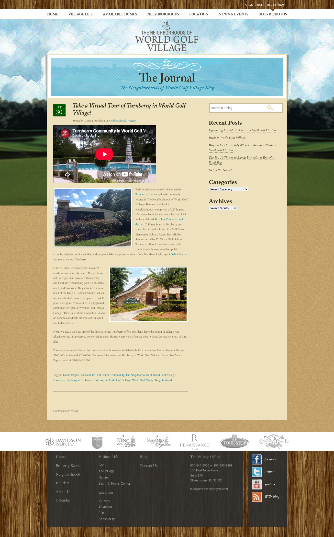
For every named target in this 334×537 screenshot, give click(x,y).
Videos (132, 120)
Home (52, 15)
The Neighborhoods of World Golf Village (150, 375)
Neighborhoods (163, 15)
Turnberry (141, 194)
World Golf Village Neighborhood (152, 380)
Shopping (105, 506)
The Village (106, 471)
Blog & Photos (272, 15)
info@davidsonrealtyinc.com (209, 489)
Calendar (63, 500)
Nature (103, 477)
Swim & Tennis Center (114, 483)
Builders (264, 5)
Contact (280, 5)
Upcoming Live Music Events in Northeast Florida (242, 130)
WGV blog (272, 496)
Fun (101, 513)
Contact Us (149, 465)
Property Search (68, 465)
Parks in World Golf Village (227, 137)
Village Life (80, 15)
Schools (104, 500)
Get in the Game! (220, 170)
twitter (269, 471)
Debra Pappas (179, 254)
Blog (143, 456)
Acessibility (107, 519)
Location (199, 15)
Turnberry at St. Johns (79, 380)
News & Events (233, 15)
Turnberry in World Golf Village (112, 380)
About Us (63, 491)
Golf (101, 465)
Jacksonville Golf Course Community (102, 375)
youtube (270, 484)
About (250, 5)
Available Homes (120, 15)
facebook (271, 459)
